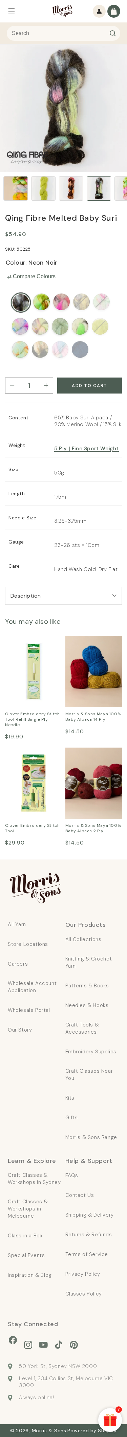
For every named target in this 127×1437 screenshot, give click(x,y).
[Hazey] (61, 302)
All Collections (83, 939)
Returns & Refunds (88, 1234)
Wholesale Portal (29, 1010)
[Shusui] (20, 349)
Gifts (71, 1117)
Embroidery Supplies (91, 1051)
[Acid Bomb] (80, 326)
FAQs (71, 1175)
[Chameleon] (60, 326)
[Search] (113, 33)
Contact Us (79, 1195)
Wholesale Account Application (32, 987)
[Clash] (100, 326)
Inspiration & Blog (30, 1275)
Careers (18, 963)
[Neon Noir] (21, 303)
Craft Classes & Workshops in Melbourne (28, 1208)
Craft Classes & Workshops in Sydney (34, 1179)
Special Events (26, 1255)
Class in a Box (25, 1235)
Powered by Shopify (92, 1430)
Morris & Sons (49, 1430)
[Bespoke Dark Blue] (80, 349)
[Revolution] (101, 302)
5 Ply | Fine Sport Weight (86, 448)
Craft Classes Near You (89, 1075)
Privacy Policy (82, 1274)
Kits (70, 1098)
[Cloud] (60, 349)
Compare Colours (31, 276)
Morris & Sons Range (91, 1137)
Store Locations (28, 944)
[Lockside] (41, 302)
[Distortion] (40, 326)
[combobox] (63, 33)
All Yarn (17, 924)
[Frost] (20, 326)
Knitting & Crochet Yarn (88, 962)
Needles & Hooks (87, 1005)
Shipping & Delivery (89, 1215)
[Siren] (40, 349)
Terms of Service (86, 1254)
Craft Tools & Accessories (82, 1028)
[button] (11, 11)
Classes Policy (83, 1293)
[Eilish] (81, 302)
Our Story (20, 1029)
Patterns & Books (87, 985)
